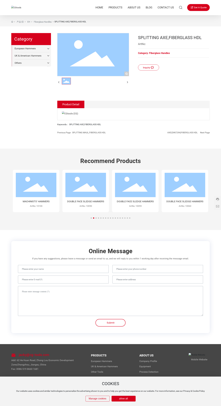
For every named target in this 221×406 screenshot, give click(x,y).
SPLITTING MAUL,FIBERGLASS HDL (89, 132)
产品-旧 (20, 22)
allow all (123, 398)
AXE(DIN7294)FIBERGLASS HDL (182, 132)
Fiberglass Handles (43, 22)
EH (28, 22)
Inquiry (147, 67)
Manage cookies (97, 398)
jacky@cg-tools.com (34, 355)
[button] (91, 218)
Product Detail (70, 104)
